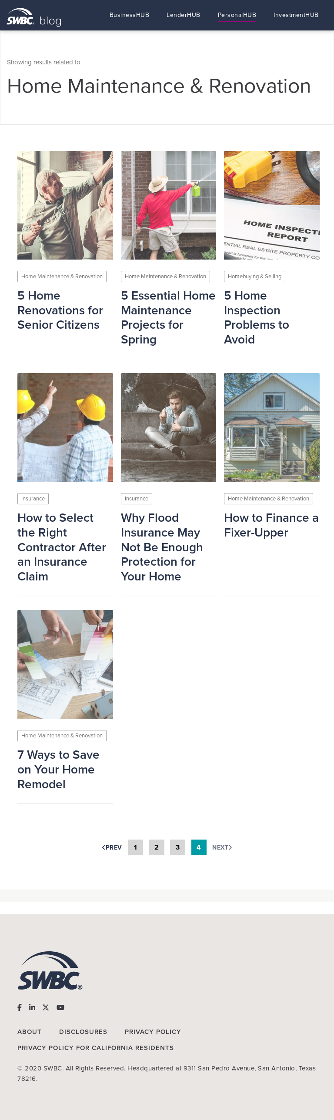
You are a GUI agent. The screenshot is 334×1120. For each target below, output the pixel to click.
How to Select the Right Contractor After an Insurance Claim (61, 547)
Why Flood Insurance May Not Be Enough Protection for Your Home (162, 547)
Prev (114, 847)
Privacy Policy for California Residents (95, 1048)
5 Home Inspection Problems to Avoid (256, 318)
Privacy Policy (153, 1032)
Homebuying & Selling (254, 276)
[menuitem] (129, 15)
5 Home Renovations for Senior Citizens (60, 310)
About (29, 1032)
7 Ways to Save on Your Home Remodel (58, 769)
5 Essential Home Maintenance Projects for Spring (168, 318)
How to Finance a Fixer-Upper (271, 525)
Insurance (33, 498)
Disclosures (83, 1032)
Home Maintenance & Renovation (62, 276)
